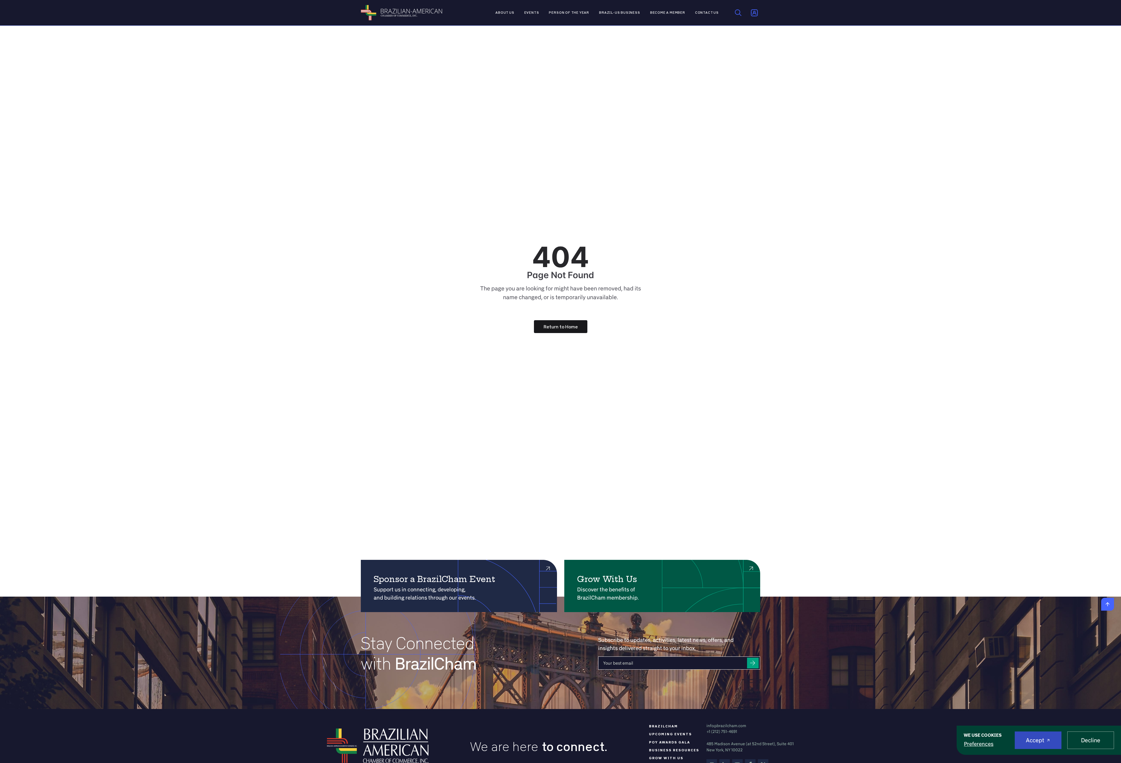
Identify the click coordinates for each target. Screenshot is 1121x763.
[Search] (738, 13)
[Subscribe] (753, 663)
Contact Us (707, 12)
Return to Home (561, 326)
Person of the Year (569, 12)
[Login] (754, 13)
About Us (504, 12)
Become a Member (667, 12)
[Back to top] (1107, 604)
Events (531, 12)
